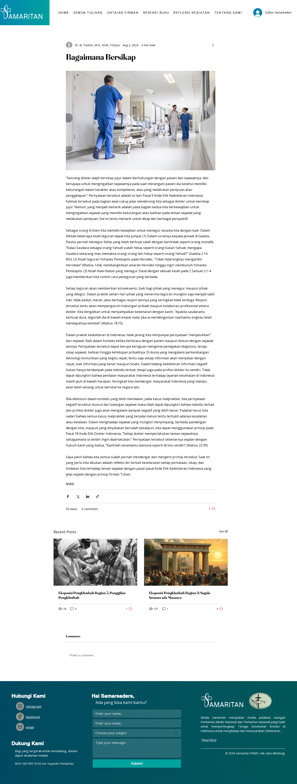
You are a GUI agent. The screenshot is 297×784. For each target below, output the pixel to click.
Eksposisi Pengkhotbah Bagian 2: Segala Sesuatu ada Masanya (179, 595)
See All (223, 531)
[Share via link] (97, 496)
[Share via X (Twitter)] (78, 496)
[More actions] (213, 45)
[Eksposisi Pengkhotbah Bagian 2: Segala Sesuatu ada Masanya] (186, 562)
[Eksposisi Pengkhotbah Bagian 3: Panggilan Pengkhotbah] (95, 562)
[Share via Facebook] (68, 496)
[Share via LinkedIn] (88, 496)
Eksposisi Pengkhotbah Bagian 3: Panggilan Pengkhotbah (91, 595)
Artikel (70, 483)
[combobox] (137, 733)
